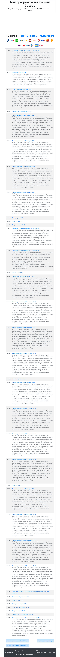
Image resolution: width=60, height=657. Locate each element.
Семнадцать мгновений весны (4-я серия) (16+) (26, 250)
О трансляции (9, 652)
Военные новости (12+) (19, 379)
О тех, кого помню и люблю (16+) (22, 89)
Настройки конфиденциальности (24, 654)
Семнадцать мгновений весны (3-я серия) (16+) (26, 228)
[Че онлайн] (23, 45)
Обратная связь (40, 651)
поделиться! (47, 35)
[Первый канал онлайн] (8, 40)
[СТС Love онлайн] (34, 40)
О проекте (8, 651)
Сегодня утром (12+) (18, 218)
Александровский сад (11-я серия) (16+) (23, 327)
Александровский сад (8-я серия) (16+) (23, 192)
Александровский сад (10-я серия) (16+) (24, 302)
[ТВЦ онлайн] (39, 40)
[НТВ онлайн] (17, 40)
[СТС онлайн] (26, 40)
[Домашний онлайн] (47, 40)
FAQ (16, 652)
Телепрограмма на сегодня (45, 641)
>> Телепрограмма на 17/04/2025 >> (17, 645)
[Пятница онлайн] (41, 45)
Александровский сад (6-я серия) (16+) (23, 141)
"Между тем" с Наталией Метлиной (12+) (24, 614)
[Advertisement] (30, 24)
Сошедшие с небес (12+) (19, 72)
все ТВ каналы (28, 35)
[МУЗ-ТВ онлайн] (32, 45)
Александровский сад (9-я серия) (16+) (23, 276)
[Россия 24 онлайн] (28, 45)
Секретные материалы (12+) (20, 607)
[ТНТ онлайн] (21, 40)
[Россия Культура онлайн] (43, 40)
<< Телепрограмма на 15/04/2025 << (17, 641)
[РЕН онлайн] (52, 40)
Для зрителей (19, 651)
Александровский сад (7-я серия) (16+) (23, 166)
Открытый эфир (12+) (18, 225)
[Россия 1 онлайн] (12, 40)
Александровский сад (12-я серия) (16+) (24, 353)
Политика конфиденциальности (45, 652)
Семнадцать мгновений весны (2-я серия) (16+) (26, 50)
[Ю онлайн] (36, 45)
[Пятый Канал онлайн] (30, 40)
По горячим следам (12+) (19, 604)
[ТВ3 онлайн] (19, 45)
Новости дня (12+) (17, 221)
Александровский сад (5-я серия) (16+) (23, 115)
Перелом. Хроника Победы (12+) (21, 111)
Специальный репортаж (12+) (20, 597)
